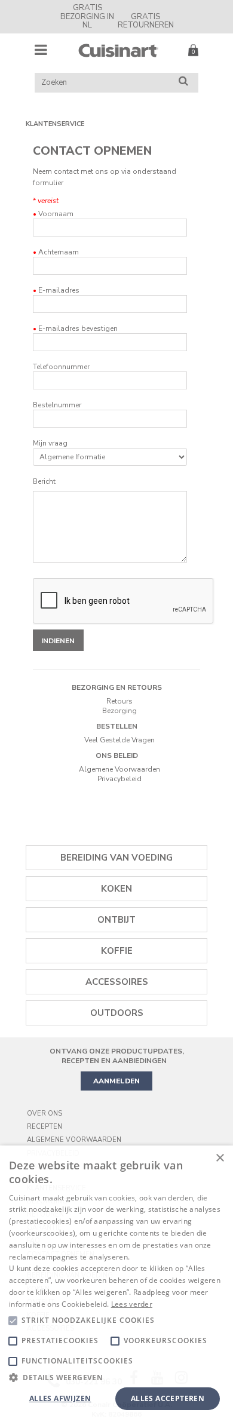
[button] (116, 1377)
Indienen (58, 641)
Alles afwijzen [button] (60, 1398)
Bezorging (119, 710)
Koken (116, 889)
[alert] (116, 1283)
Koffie (117, 951)
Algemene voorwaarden (74, 1139)
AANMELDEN (116, 1081)
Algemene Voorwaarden (119, 769)
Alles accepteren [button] (167, 1398)
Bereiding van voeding (116, 858)
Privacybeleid (119, 779)
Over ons (44, 1113)
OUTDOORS (116, 1013)
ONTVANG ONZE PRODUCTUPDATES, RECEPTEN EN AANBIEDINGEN (117, 1055)
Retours (119, 701)
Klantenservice (55, 123)
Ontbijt (116, 920)
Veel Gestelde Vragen (119, 740)
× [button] (219, 1158)
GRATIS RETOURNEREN (146, 21)
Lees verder (131, 1304)
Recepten (44, 1126)
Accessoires (116, 982)
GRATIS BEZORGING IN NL (87, 16)
